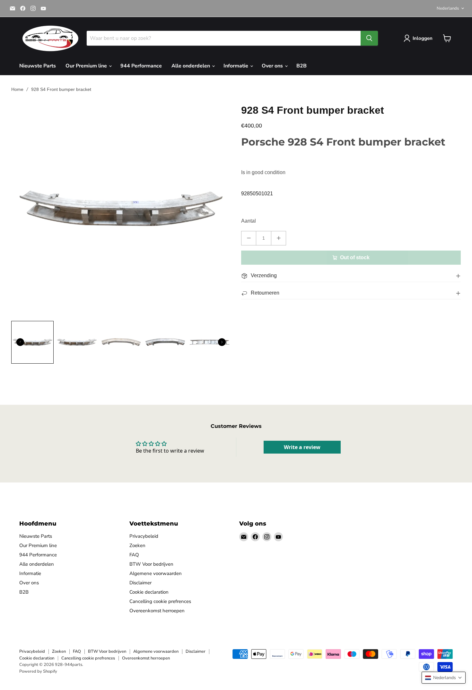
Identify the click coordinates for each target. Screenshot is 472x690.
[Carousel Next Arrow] (222, 342)
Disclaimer (140, 582)
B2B (301, 65)
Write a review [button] (302, 447)
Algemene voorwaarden (155, 573)
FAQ (134, 555)
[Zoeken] (369, 38)
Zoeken (137, 545)
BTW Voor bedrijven (151, 564)
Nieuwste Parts (37, 65)
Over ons (273, 65)
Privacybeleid (143, 536)
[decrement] (248, 238)
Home (17, 89)
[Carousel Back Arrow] (20, 342)
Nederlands (448, 8)
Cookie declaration (149, 592)
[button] (443, 677)
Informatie (236, 65)
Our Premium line (87, 65)
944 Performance (141, 65)
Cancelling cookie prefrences (160, 601)
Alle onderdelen (191, 65)
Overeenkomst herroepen (157, 610)
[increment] (278, 238)
